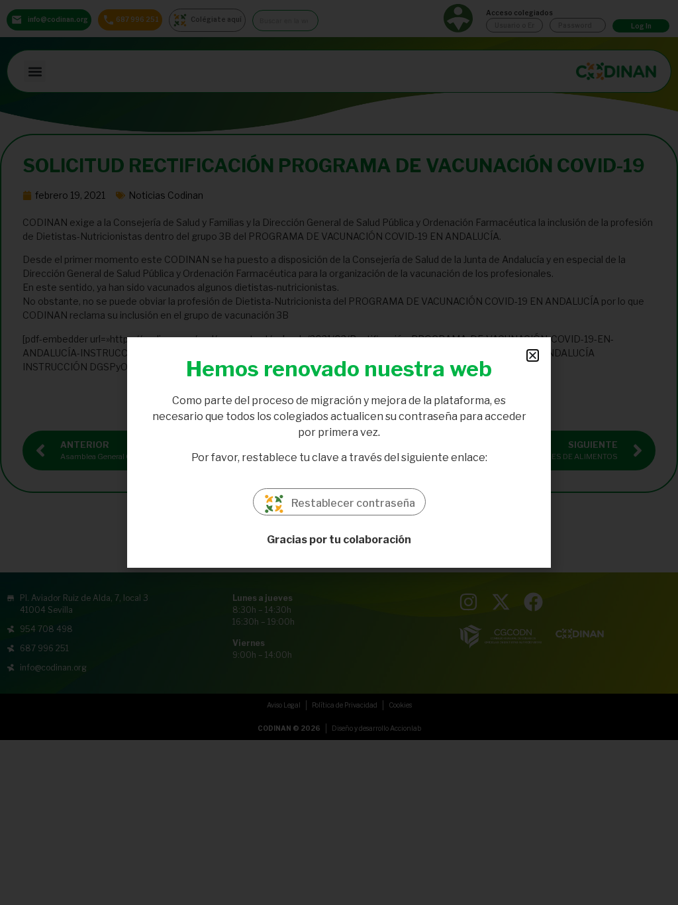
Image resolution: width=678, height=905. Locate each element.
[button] (533, 355)
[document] (339, 452)
